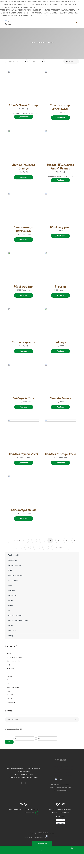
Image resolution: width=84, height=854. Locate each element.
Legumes (11, 590)
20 (36, 547)
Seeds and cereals (15, 615)
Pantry (10, 636)
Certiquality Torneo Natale (62, 770)
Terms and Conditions (60, 813)
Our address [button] (42, 844)
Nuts (10, 585)
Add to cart (24, 117)
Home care (12, 631)
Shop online (41, 42)
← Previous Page (18, 540)
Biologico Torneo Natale (62, 775)
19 (28, 547)
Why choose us (33, 809)
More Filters (70, 61)
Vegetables (12, 560)
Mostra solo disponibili (14, 729)
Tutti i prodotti (13, 555)
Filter (9, 742)
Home (33, 42)
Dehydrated (12, 595)
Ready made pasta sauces (18, 621)
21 (46, 547)
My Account (14, 849)
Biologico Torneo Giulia (63, 772)
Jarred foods (13, 580)
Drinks (10, 626)
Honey (10, 600)
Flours (10, 605)
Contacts (24, 809)
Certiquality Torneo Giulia (63, 767)
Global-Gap (63, 764)
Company (16, 809)
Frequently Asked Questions (60, 809)
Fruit (10, 570)
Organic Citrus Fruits (16, 575)
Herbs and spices (14, 565)
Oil (9, 610)
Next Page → (60, 547)
